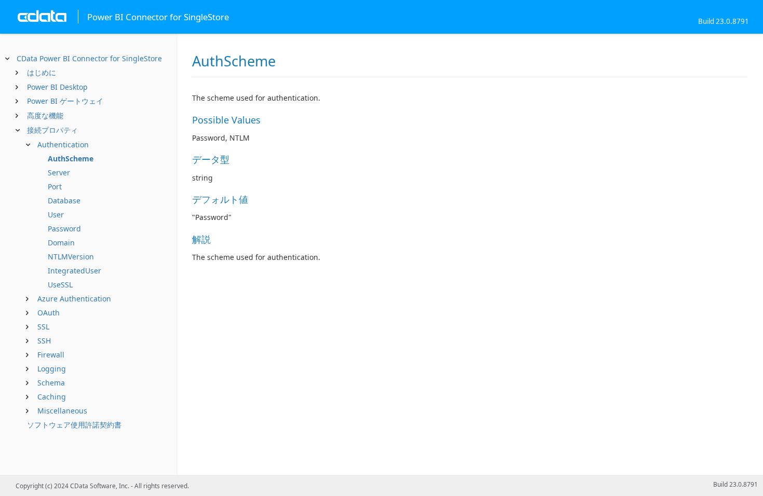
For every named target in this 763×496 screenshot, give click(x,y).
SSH (44, 341)
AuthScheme (70, 158)
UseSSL (60, 285)
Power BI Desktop (57, 87)
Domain (61, 242)
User (56, 214)
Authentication (63, 144)
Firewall (50, 355)
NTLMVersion (71, 256)
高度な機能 (45, 115)
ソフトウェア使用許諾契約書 (74, 425)
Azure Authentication (74, 299)
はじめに (41, 72)
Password (64, 228)
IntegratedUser (74, 270)
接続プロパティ (52, 130)
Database (64, 200)
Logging (51, 369)
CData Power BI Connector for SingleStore (89, 58)
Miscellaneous (62, 411)
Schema (51, 383)
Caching (51, 397)
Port (55, 186)
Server (59, 172)
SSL (43, 327)
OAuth (48, 313)
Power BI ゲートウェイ (65, 101)
